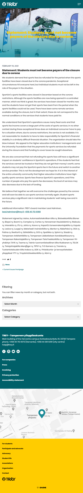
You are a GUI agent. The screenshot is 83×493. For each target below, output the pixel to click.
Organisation (7, 468)
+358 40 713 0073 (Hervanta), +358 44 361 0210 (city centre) (37, 342)
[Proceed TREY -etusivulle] (9, 480)
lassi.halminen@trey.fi (13, 212)
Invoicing (6, 370)
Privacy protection (10, 375)
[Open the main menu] (79, 4)
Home (32, 28)
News (7, 264)
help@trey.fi (8, 345)
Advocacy (6, 453)
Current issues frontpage (13, 269)
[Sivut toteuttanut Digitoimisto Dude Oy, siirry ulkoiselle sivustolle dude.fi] (41, 488)
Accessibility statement (13, 380)
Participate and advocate (12, 449)
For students (7, 444)
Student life (7, 458)
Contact (5, 473)
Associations (7, 463)
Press (4, 365)
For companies (8, 360)
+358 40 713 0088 (33, 212)
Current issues (45, 28)
